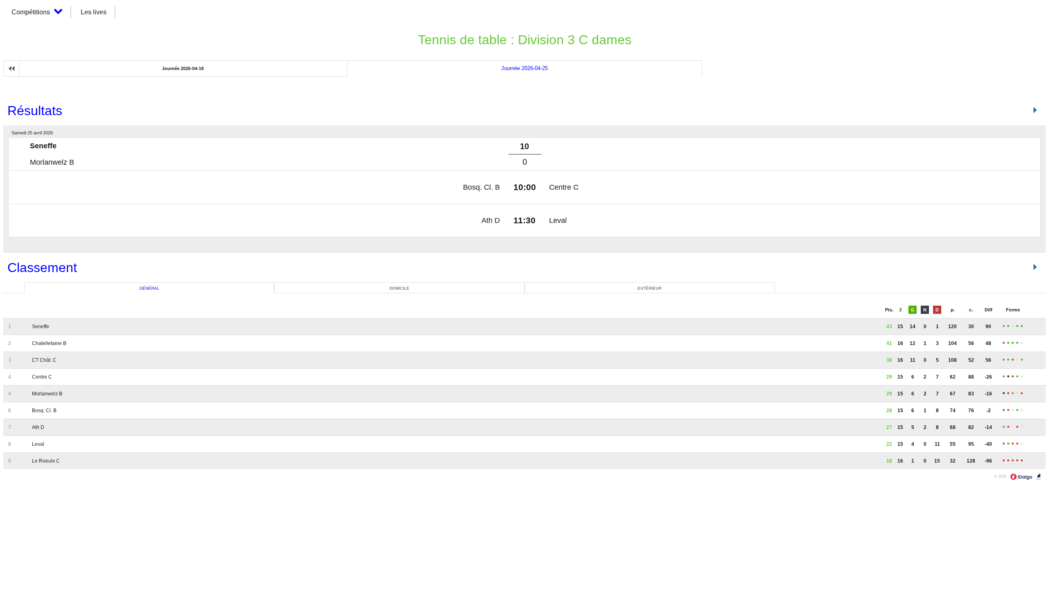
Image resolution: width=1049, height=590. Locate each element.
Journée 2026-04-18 (183, 68)
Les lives (94, 12)
